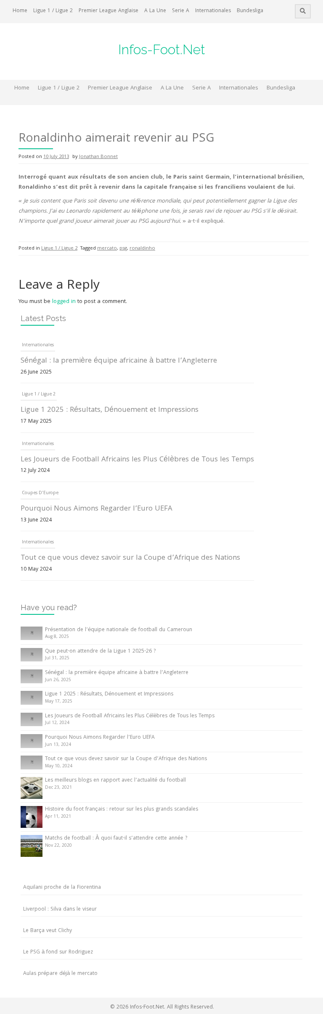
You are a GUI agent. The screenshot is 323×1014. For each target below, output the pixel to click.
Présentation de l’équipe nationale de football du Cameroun (118, 630)
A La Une (155, 11)
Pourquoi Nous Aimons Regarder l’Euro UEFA (96, 509)
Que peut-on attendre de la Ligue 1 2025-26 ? (100, 651)
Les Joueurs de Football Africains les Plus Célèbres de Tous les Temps (137, 460)
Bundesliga (250, 11)
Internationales (213, 11)
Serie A (180, 11)
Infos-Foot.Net (161, 49)
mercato (107, 249)
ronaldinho (142, 249)
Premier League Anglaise (108, 11)
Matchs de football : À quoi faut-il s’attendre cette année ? (116, 838)
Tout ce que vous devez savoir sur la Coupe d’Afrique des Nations (130, 558)
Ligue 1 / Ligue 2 (53, 11)
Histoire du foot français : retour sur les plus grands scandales (121, 809)
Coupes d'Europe (40, 493)
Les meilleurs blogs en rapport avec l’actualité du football (115, 780)
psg (123, 249)
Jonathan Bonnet (98, 157)
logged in (64, 301)
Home (20, 11)
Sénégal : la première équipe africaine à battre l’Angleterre (119, 361)
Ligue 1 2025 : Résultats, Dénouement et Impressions (110, 410)
